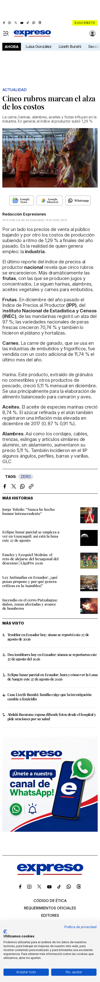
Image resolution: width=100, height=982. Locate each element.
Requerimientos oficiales (50, 908)
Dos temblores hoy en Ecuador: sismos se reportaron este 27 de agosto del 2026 (52, 656)
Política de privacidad (80, 927)
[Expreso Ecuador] (50, 873)
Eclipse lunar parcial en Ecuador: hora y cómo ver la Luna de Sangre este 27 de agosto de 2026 (52, 676)
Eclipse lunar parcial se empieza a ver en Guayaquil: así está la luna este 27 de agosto (30, 536)
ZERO (26, 476)
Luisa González (39, 46)
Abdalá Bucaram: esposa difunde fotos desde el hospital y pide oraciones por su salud (51, 716)
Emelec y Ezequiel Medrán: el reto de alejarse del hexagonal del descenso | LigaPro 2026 (30, 558)
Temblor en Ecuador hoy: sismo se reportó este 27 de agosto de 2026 (48, 636)
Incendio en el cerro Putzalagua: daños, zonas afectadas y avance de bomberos (30, 604)
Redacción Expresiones (24, 214)
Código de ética (50, 901)
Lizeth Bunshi (70, 46)
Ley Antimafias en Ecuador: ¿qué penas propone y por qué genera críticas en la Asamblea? (30, 581)
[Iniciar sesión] (92, 33)
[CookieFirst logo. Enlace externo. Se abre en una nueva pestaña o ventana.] (5, 932)
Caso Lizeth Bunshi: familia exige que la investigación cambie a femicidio (49, 696)
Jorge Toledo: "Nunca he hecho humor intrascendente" (28, 511)
